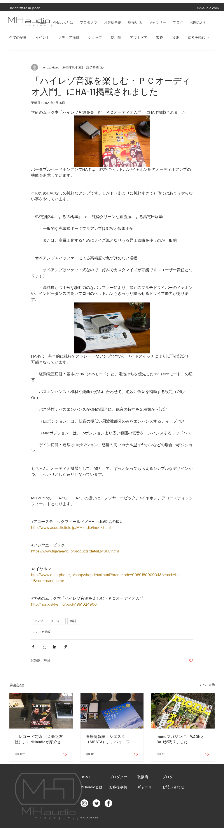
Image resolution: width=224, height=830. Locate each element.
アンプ (38, 621)
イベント (42, 37)
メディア (57, 621)
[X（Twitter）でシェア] (44, 647)
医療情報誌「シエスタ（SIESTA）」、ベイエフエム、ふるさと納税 (110, 739)
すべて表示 (207, 685)
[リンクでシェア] (65, 647)
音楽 (175, 37)
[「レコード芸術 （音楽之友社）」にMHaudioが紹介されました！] (41, 711)
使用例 (116, 37)
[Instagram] (84, 803)
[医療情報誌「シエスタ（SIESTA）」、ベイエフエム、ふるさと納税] (112, 711)
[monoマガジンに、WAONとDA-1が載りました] (183, 711)
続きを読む (196, 37)
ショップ (95, 37)
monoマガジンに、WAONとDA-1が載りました (181, 739)
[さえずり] (96, 803)
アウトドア (138, 37)
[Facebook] (108, 803)
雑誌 (73, 621)
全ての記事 (18, 37)
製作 (159, 37)
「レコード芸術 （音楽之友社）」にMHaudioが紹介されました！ (40, 739)
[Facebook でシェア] (33, 647)
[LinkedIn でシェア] (54, 647)
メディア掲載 (68, 37)
